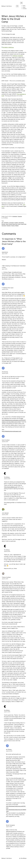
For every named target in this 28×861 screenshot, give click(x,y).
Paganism (20, 216)
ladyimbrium (5, 252)
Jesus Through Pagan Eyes (11, 224)
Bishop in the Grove (7, 6)
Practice (13, 225)
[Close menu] (21, 3)
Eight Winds (21, 222)
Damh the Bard (5, 440)
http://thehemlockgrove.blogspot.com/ (11, 431)
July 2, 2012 (4, 269)
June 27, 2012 (9, 826)
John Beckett (5, 513)
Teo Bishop (7, 477)
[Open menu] (17, 6)
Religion (17, 225)
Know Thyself (21, 224)
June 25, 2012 (5, 514)
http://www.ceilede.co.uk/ (10, 487)
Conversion (11, 222)
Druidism (16, 222)
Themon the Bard (6, 577)
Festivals (3, 224)
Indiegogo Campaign (18, 55)
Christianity (14, 216)
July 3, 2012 (4, 253)
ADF (2, 222)
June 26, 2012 (5, 289)
